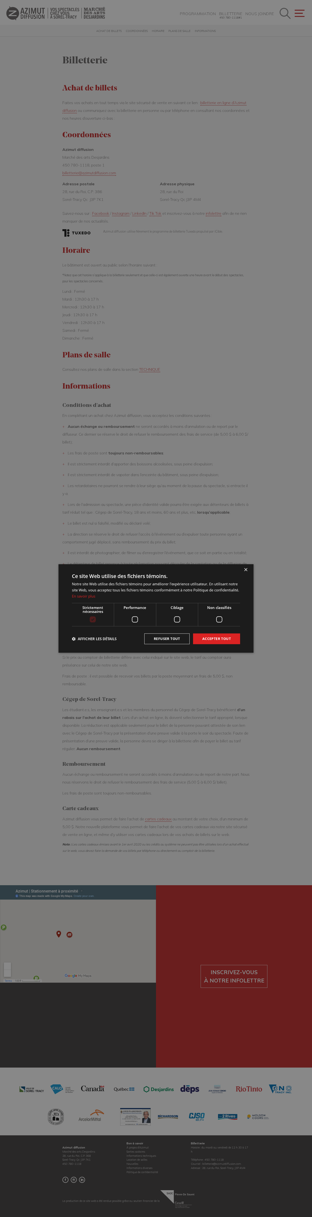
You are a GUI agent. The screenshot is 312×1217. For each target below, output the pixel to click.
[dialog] (156, 608)
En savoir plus (83, 596)
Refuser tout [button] (167, 638)
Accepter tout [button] (216, 638)
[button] (94, 639)
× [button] (245, 570)
